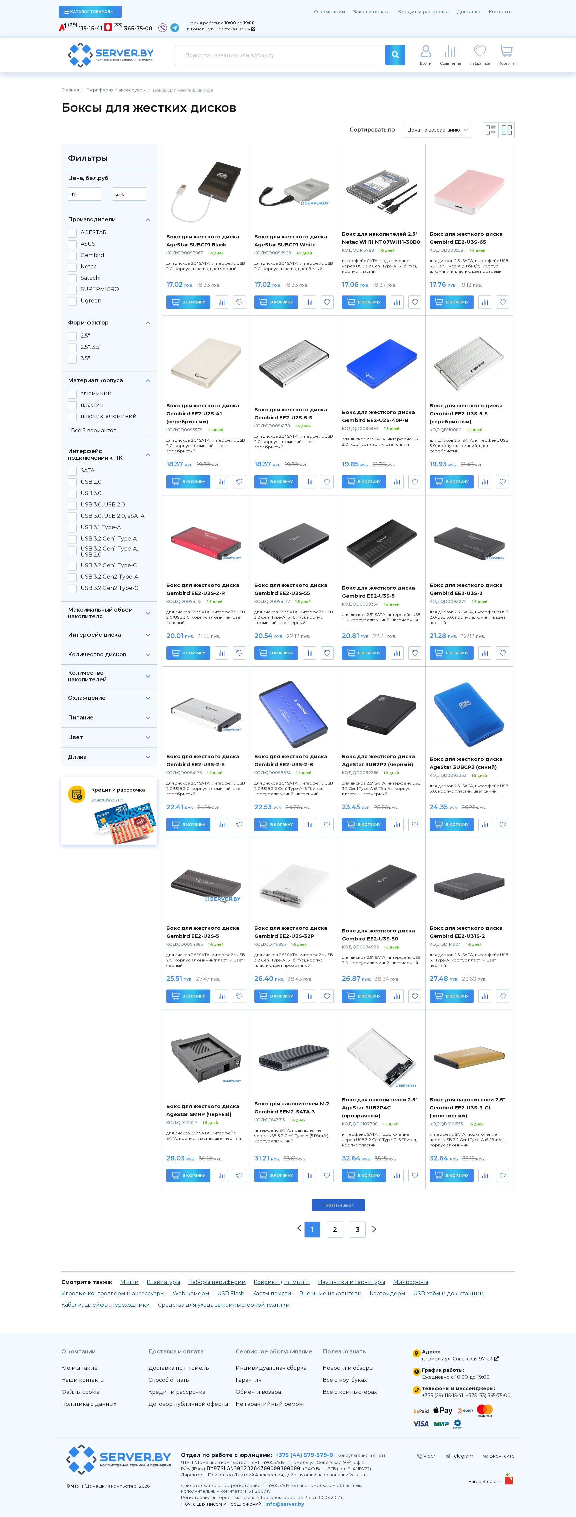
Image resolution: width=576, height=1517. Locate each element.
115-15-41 (91, 28)
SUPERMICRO (100, 289)
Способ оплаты (169, 1380)
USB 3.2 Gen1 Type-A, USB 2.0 (109, 552)
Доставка (468, 12)
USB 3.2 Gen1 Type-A (109, 539)
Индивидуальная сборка (271, 1368)
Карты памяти (271, 1293)
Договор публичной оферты (188, 1404)
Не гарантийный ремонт (270, 1404)
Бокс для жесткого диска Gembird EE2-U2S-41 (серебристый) (202, 413)
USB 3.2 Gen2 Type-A (109, 577)
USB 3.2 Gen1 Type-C (109, 566)
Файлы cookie (80, 1392)
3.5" (85, 359)
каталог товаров (90, 11)
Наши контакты (83, 1380)
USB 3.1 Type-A (101, 527)
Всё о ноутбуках (345, 1380)
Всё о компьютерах (350, 1392)
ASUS (88, 244)
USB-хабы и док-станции (448, 1293)
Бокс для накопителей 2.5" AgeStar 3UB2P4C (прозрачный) (380, 1107)
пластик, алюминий (109, 416)
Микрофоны (410, 1282)
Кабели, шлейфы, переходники (105, 1305)
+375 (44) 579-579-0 (304, 1455)
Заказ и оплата (371, 12)
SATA (87, 471)
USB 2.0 (91, 482)
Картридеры (387, 1293)
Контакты (500, 12)
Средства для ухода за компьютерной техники (224, 1305)
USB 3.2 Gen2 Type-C (109, 588)
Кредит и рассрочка (423, 12)
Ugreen (91, 301)
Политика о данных (88, 1404)
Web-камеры (191, 1293)
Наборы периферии (217, 1282)
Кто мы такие (79, 1368)
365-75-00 (138, 28)
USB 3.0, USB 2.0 (103, 505)
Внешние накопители (330, 1293)
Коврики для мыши (282, 1282)
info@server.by (284, 1504)
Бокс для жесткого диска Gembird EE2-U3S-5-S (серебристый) (466, 413)
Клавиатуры (163, 1282)
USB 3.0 (91, 493)
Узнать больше (107, 799)
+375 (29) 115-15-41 (442, 1395)
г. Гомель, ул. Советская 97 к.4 (219, 28)
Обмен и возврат (259, 1392)
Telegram (461, 1456)
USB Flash (230, 1293)
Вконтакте (501, 1456)
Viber (428, 1456)
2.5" (85, 336)
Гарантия (249, 1380)
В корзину (193, 302)
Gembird (92, 255)
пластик (92, 405)
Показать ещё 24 (338, 1205)
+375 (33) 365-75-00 (488, 1395)
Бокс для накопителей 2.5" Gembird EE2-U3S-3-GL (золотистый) (467, 1107)
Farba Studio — (486, 1481)
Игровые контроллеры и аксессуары (113, 1293)
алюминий (96, 394)
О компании (329, 12)
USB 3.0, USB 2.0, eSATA (112, 516)
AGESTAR (94, 233)
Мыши (129, 1282)
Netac (89, 267)
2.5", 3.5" (91, 347)
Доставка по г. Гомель (178, 1368)
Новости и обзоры (348, 1368)
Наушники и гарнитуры (351, 1282)
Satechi (90, 278)
